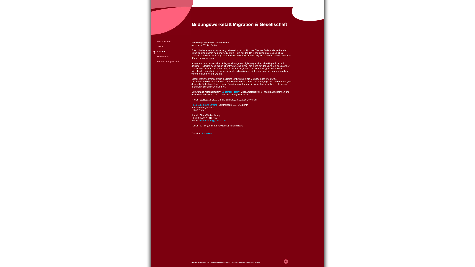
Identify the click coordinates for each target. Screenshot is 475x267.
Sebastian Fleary (231, 92)
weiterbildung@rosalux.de (212, 120)
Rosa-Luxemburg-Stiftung (204, 105)
